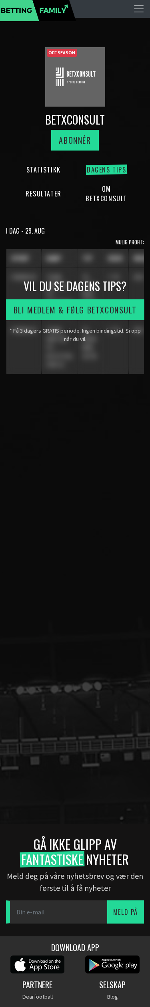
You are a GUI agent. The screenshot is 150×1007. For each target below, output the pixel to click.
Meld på (125, 912)
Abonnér (75, 140)
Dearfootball (37, 996)
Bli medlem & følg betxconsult (75, 309)
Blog (112, 996)
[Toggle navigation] (139, 9)
